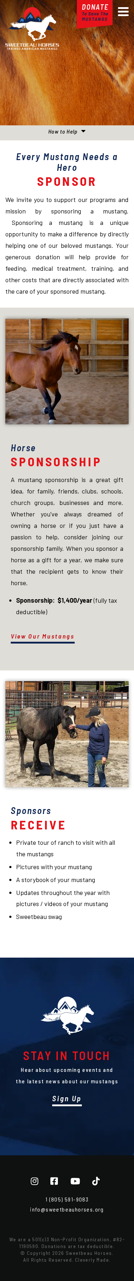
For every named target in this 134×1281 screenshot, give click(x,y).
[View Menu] (123, 11)
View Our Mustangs (43, 636)
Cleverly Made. (93, 1260)
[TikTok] (96, 1181)
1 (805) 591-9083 (67, 1199)
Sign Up (66, 1098)
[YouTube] (75, 1181)
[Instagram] (34, 1181)
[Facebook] (54, 1181)
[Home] (32, 47)
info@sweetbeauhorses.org (67, 1209)
